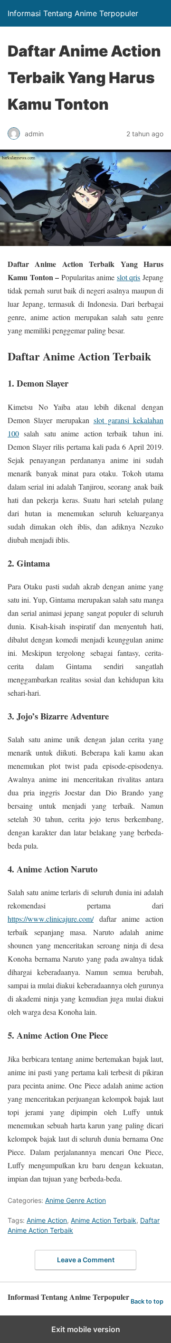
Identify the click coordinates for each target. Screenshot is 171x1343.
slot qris (129, 277)
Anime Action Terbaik (103, 1220)
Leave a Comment (85, 1260)
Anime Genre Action (75, 1200)
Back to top (147, 1301)
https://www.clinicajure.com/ (51, 919)
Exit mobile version (85, 1329)
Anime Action (47, 1220)
